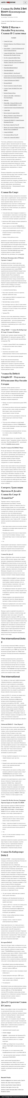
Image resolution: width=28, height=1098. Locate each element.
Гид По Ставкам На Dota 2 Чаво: (12, 58)
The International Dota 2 (11, 68)
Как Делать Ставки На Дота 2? (11, 125)
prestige (5, 17)
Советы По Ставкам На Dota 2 (11, 137)
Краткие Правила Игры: (10, 93)
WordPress (23, 1097)
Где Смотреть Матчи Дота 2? (11, 135)
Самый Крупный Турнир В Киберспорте (14, 107)
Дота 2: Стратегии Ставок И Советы (13, 86)
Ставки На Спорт (8, 41)
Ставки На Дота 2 (8, 65)
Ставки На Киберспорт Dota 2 (11, 80)
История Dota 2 (8, 83)
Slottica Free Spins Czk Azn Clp (9, 1087)
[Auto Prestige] (8, 2)
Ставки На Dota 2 (8, 132)
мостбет (22, 254)
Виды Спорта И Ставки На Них (11, 113)
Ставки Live (7, 110)
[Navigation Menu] (25, 2)
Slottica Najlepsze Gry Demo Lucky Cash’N (13, 1080)
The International (8, 70)
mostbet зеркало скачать (12, 444)
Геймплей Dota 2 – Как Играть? (12, 73)
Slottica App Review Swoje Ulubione (11, 1085)
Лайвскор (6, 100)
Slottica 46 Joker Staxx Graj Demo (10, 1083)
